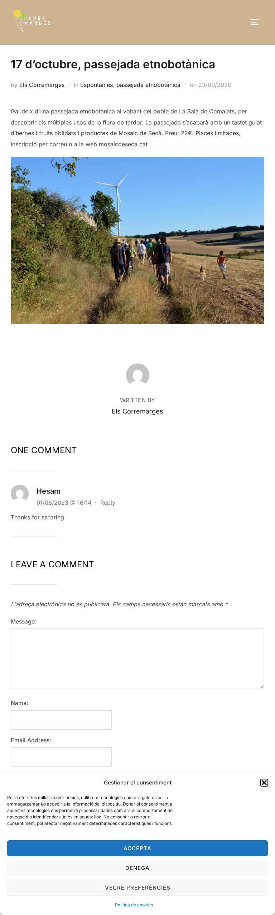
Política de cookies (134, 904)
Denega (137, 868)
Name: (19, 702)
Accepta (137, 848)
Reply (107, 502)
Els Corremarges (41, 84)
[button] (264, 782)
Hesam (49, 491)
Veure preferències (137, 887)
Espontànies (96, 84)
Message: (24, 621)
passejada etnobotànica (148, 84)
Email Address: (31, 740)
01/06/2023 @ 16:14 (65, 502)
